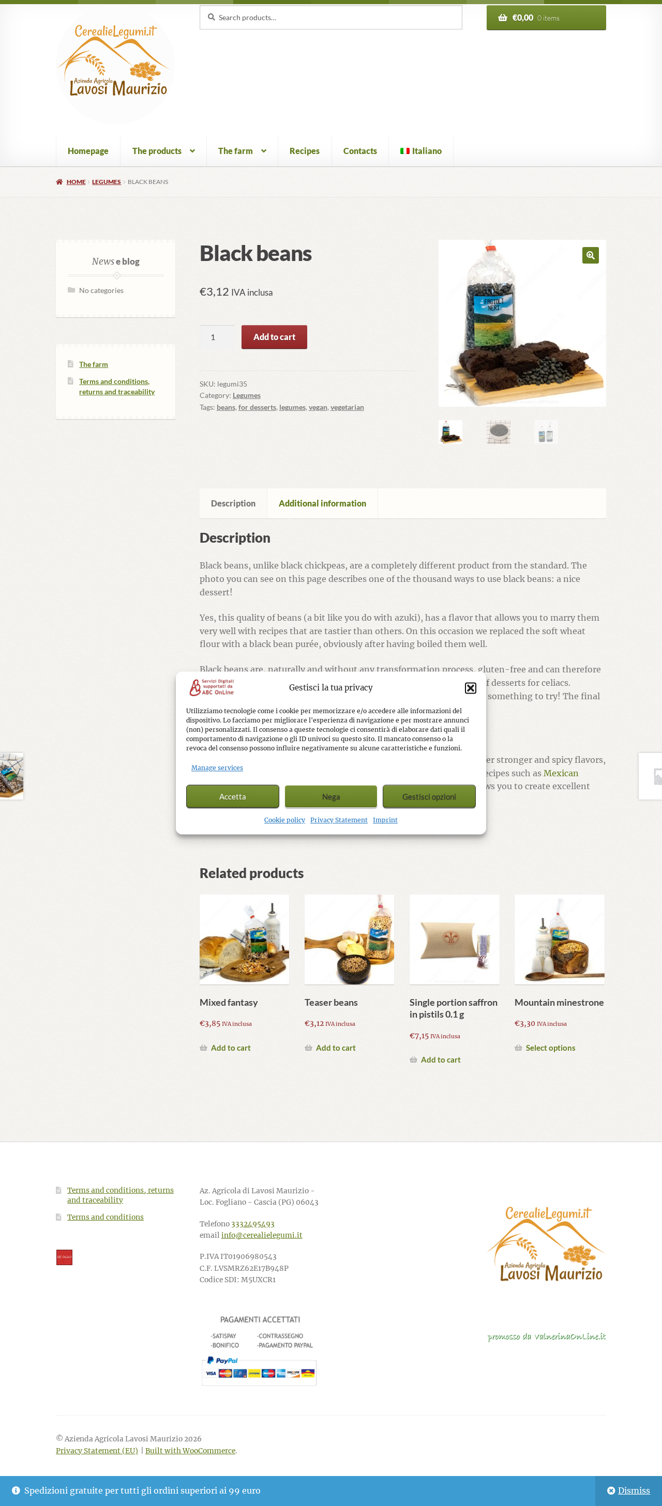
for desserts (257, 407)
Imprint (385, 820)
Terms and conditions (105, 1217)
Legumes (106, 182)
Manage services (217, 768)
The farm (235, 151)
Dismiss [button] (634, 1490)
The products (157, 151)
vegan (318, 407)
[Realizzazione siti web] (115, 1257)
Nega (331, 796)
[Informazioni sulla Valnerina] (546, 1337)
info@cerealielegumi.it (262, 1235)
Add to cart (274, 337)
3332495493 (253, 1224)
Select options (551, 1047)
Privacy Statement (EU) (97, 1451)
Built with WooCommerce (190, 1451)
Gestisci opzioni (429, 796)
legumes (292, 407)
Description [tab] (233, 503)
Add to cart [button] (231, 1047)
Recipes (305, 151)
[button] (470, 688)
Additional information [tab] (322, 503)
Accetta (232, 796)
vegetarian (347, 407)
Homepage (88, 151)
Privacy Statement (339, 820)
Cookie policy (284, 820)
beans (226, 407)
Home (76, 182)
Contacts (360, 151)
